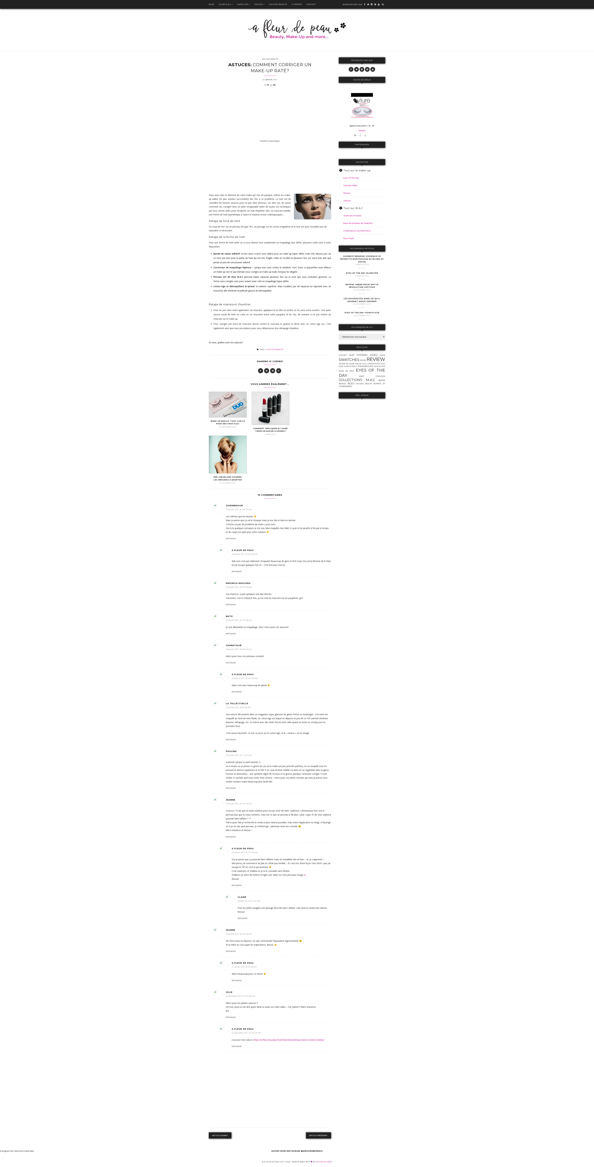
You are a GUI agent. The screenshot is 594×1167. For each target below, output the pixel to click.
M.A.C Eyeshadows (362, 366)
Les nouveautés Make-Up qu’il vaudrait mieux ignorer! (362, 300)
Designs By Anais (324, 1162)
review (376, 359)
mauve (358, 364)
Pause (355, 136)
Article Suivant (220, 1135)
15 (273, 85)
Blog (211, 4)
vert (352, 355)
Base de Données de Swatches (358, 223)
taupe (382, 355)
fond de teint (346, 371)
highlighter (379, 366)
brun (382, 380)
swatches (349, 360)
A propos (297, 4)
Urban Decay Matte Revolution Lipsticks (362, 285)
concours (380, 376)
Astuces (347, 200)
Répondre (231, 538)
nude (351, 364)
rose (363, 360)
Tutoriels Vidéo (350, 185)
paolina (231, 751)
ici (305, 874)
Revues (259, 4)
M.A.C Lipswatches (371, 364)
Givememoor (234, 505)
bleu (351, 383)
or (347, 364)
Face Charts (348, 238)
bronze (342, 384)
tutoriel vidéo (366, 355)
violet (343, 355)
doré (361, 376)
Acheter (362, 130)
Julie (229, 992)
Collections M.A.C (357, 380)
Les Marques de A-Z (362, 327)
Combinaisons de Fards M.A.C (357, 230)
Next (366, 136)
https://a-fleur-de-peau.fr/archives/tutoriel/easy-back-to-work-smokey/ (289, 1039)
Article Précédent (318, 1135)
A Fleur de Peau (243, 550)
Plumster (362, 273)
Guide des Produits (352, 215)
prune (342, 364)
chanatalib (234, 645)
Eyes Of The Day (351, 177)
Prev (360, 136)
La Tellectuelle (237, 703)
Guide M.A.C (225, 4)
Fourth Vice (362, 313)
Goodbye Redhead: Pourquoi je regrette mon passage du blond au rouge (362, 259)
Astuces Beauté (278, 4)
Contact (311, 4)
